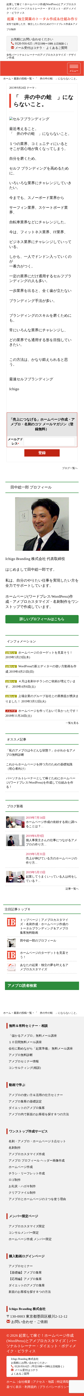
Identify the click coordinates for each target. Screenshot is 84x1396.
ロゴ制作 (15, 1179)
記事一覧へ (72, 888)
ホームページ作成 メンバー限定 (30, 1239)
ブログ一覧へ (70, 468)
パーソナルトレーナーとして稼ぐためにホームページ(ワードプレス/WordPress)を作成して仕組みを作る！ (40, 782)
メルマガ (11, 711)
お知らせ (11, 652)
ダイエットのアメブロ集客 (27, 1107)
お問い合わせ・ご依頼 (29, 1322)
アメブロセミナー (21, 1266)
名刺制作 (15, 1147)
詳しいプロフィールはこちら (42, 619)
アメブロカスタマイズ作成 (27, 1154)
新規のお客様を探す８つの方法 (30, 1291)
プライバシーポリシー (54, 1387)
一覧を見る (72, 722)
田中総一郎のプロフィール (38, 940)
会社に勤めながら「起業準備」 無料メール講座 (41, 1048)
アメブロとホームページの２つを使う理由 (37, 1199)
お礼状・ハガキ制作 (22, 1186)
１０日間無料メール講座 (25, 1042)
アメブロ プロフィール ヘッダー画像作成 (37, 1160)
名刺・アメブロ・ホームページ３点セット (37, 1141)
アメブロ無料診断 (21, 1055)
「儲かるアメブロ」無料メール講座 (33, 1035)
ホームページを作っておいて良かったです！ (48, 710)
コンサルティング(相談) (25, 1067)
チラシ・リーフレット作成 (27, 1173)
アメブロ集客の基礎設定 (25, 1101)
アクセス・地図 (43, 1381)
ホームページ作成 (21, 1167)
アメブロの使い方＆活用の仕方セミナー (36, 1095)
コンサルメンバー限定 (24, 1232)
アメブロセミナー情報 (24, 1061)
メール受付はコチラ (28, 47)
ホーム (11, 1381)
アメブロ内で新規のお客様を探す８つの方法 (39, 1114)
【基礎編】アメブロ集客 (25, 1272)
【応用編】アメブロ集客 (25, 1279)
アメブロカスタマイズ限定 (27, 1226)
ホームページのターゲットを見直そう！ (45, 652)
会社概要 (24, 1381)
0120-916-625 (23, 43)
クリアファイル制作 (22, 1192)
